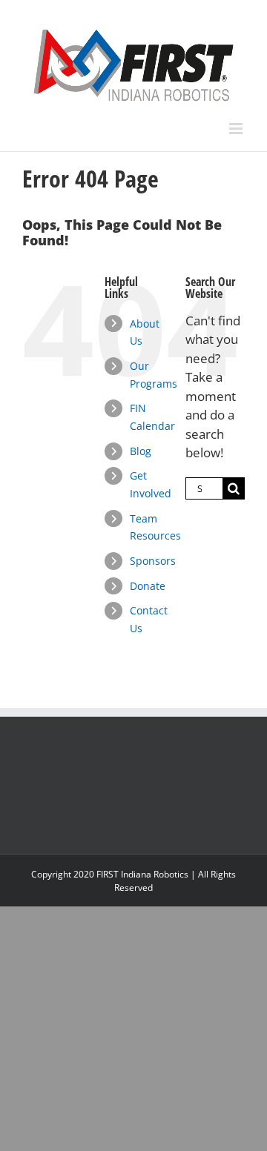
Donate (147, 586)
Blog (140, 451)
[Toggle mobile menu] (237, 128)
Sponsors (153, 561)
